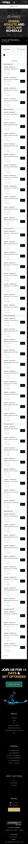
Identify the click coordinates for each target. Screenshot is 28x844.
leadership (14, 782)
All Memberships (14, 750)
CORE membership (14, 753)
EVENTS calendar (14, 725)
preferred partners (14, 728)
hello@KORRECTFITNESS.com (14, 842)
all (14, 780)
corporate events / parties (14, 730)
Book (23, 70)
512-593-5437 (14, 837)
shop (14, 733)
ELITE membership (14, 760)
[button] (25, 2)
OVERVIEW (14, 718)
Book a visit (14, 6)
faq (14, 723)
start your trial (14, 684)
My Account (22, 49)
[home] (6, 2)
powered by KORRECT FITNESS (14, 830)
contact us (14, 809)
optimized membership (14, 758)
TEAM (14, 720)
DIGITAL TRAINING (14, 763)
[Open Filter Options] (18, 49)
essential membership (14, 755)
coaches (14, 785)
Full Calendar (14, 60)
